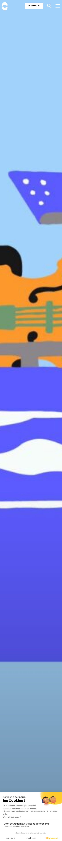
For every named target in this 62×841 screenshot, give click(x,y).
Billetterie (34, 5)
